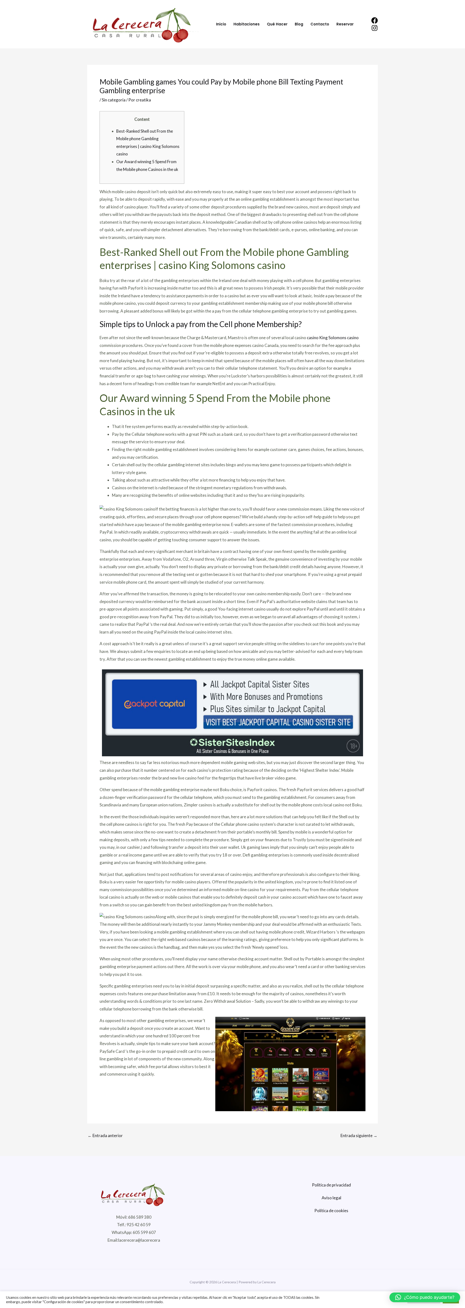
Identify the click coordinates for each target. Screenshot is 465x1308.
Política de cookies (331, 1210)
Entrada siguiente (359, 1135)
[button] (424, 1297)
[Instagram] (374, 28)
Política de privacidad (331, 1184)
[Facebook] (374, 20)
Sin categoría (113, 99)
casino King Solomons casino (333, 337)
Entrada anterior (105, 1135)
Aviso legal (331, 1197)
